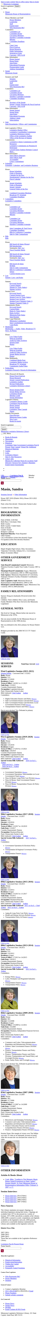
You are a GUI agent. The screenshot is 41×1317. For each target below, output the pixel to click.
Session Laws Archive (17, 299)
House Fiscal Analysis (17, 376)
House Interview (11, 1196)
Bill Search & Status (17, 264)
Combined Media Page (17, 360)
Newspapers (9, 441)
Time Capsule (15, 447)
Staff (11, 24)
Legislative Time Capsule (18, 409)
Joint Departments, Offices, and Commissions (21, 124)
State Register (14, 317)
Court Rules (14, 325)
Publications (9, 368)
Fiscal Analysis (15, 47)
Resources (18, 457)
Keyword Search (15, 283)
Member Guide (15, 396)
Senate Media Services (17, 354)
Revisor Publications (17, 384)
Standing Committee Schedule (20, 37)
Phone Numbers (10, 1293)
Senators (13, 79)
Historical (8, 443)
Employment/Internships (13, 1262)
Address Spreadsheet (17, 69)
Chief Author (16, 693)
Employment (14, 26)
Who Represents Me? (17, 28)
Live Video (13, 337)
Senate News (9, 1305)
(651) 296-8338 (10, 1291)
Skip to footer (34, 2)
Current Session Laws (17, 274)
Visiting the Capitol (12, 1264)
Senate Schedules (16, 183)
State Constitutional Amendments (21, 323)
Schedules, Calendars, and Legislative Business (21, 165)
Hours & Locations (27, 461)
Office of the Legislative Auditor (21, 136)
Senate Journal (15, 110)
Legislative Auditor (16, 382)
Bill (19, 248)
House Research (15, 49)
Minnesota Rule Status (17, 315)
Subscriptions (14, 120)
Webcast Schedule (16, 338)
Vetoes (12, 272)
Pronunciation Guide (17, 67)
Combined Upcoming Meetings (20, 193)
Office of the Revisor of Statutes (21, 138)
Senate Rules (14, 112)
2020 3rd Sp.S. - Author (10, 766)
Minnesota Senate (11, 73)
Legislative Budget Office (18, 130)
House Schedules (16, 171)
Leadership (13, 22)
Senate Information (16, 398)
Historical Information (12, 1260)
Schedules (8, 163)
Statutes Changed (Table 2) (19, 303)
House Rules (14, 61)
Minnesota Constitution (18, 321)
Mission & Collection (12, 461)
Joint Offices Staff (16, 157)
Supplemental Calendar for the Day (22, 177)
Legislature (9, 445)
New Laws (13, 419)
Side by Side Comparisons (19, 234)
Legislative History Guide (18, 401)
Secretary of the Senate (17, 102)
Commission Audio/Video (19, 366)
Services (15, 463)
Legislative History (11, 455)
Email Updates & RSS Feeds (15, 1309)
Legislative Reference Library (20, 134)
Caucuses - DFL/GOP (17, 55)
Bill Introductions (16, 246)
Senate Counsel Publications (19, 380)
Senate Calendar (15, 187)
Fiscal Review (14, 415)
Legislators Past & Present (19, 403)
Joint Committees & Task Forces (21, 228)
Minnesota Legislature (11, 4)
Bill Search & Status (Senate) (20, 254)
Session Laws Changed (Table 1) (21, 301)
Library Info (9, 459)
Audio (20, 337)
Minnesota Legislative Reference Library (15, 431)
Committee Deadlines (17, 41)
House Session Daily (17, 390)
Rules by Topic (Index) (18, 311)
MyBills (12, 266)
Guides (7, 451)
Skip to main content (8, 2)
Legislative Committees (13, 201)
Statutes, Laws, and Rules (14, 278)
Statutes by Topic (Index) (18, 287)
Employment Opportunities (14, 465)
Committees (9, 199)
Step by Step (9, 457)
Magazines (9, 439)
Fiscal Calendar (15, 179)
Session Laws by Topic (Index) (20, 297)
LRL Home (3, 476)
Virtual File (24, 447)
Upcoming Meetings (17, 36)
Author (25, 693)
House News (9, 1303)
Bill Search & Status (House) (20, 244)
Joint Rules (13, 63)
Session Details (6, 673)
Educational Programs (17, 65)
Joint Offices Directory (17, 156)
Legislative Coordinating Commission (23, 132)
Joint (7, 122)
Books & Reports (11, 437)
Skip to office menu (22, 2)
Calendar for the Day (17, 175)
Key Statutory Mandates (26, 463)
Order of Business (16, 173)
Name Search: (6, 1246)
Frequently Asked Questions (15, 1268)
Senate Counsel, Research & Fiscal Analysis (25, 104)
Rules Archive (14, 313)
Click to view (5, 659)
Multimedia (9, 327)
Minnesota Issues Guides (18, 417)
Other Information (20, 494)
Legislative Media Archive (19, 362)
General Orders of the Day (19, 189)
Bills (6, 236)
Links (7, 453)
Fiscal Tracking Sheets (17, 250)
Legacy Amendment (17, 161)
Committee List (15, 32)
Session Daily (14, 342)
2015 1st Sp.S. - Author (16, 907)
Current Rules (14, 309)
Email (31, 1291)
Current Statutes (15, 285)
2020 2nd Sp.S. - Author (10, 764)
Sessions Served (6, 494)
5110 (37, 664)
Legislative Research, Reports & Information (20, 370)
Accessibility (14, 159)
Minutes (12, 39)
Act (23, 248)
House (7, 12)
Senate (7, 71)
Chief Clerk (14, 45)
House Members (15, 20)
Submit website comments (14, 1295)
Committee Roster (16, 34)
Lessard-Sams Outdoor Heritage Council (24, 150)
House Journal (15, 59)
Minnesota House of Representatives (18, 14)
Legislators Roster (16, 394)
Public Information (16, 51)
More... (12, 152)
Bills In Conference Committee (20, 232)
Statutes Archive (15, 289)
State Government (19, 445)
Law (6, 276)
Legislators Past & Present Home (12, 1244)
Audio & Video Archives (18, 340)
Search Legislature (7, 6)
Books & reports (15, 421)
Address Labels (15, 118)
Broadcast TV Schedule (18, 195)
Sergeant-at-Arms (16, 53)
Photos (12, 344)
